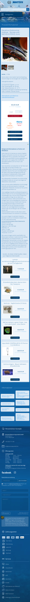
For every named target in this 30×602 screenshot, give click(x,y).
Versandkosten (18, 106)
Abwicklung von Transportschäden (7, 418)
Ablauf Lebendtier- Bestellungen (7, 396)
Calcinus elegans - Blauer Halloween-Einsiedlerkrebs (15, 365)
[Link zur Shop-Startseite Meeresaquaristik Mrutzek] (15, 2)
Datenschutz (8, 571)
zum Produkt (16, 276)
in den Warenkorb (14, 116)
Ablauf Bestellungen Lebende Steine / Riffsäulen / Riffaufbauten (22, 417)
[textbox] (13, 9)
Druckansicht (13, 135)
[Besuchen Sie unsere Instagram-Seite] (14, 473)
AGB (6, 575)
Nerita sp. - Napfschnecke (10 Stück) (15, 303)
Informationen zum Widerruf (12, 586)
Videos (7, 564)
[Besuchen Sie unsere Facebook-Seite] (7, 473)
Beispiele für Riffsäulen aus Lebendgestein (21, 403)
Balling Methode (21, 410)
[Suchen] (27, 9)
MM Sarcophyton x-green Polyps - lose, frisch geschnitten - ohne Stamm (15, 323)
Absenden (6, 513)
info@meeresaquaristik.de (11, 446)
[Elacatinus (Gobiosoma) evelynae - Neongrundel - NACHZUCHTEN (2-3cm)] (15, 49)
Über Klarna (9, 541)
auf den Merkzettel (15, 132)
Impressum (8, 579)
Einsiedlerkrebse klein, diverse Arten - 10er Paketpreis (15, 283)
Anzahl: (11, 112)
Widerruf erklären (9, 590)
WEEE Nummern (9, 593)
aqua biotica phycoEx (5, 409)
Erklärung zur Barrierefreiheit (12, 597)
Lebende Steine (6, 404)
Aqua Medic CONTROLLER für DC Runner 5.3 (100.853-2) (15, 344)
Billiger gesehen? (14, 139)
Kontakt (7, 582)
